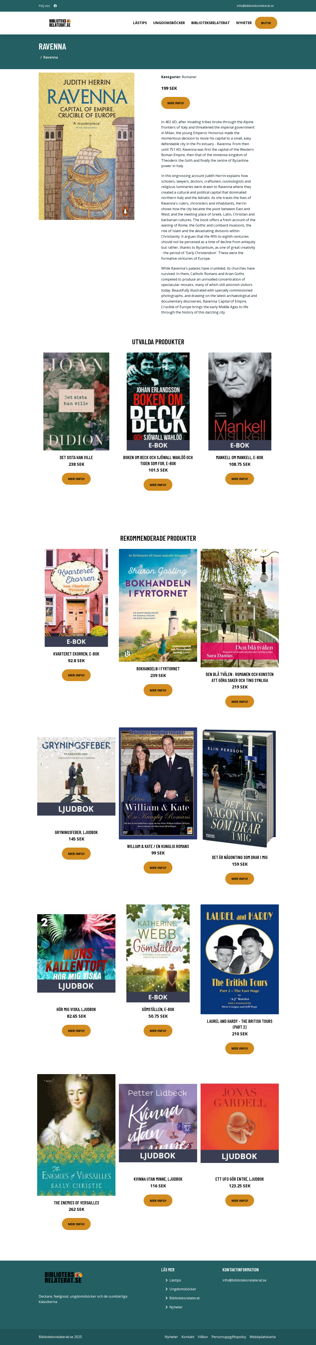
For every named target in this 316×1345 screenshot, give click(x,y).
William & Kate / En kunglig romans (158, 846)
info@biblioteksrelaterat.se (255, 6)
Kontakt (187, 1336)
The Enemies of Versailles (76, 1202)
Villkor (203, 1336)
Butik (266, 23)
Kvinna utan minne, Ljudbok (158, 1179)
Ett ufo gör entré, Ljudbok (239, 1179)
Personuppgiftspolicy (229, 1336)
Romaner (189, 77)
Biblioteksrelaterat (210, 22)
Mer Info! (175, 103)
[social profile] (55, 6)
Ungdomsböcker (169, 22)
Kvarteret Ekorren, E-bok (76, 653)
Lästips (140, 22)
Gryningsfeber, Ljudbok (76, 832)
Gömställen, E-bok (158, 1009)
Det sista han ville (76, 457)
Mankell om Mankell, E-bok (239, 457)
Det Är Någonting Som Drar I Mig (240, 857)
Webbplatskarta (263, 1336)
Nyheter (244, 22)
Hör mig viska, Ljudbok (76, 1009)
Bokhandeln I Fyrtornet (158, 668)
